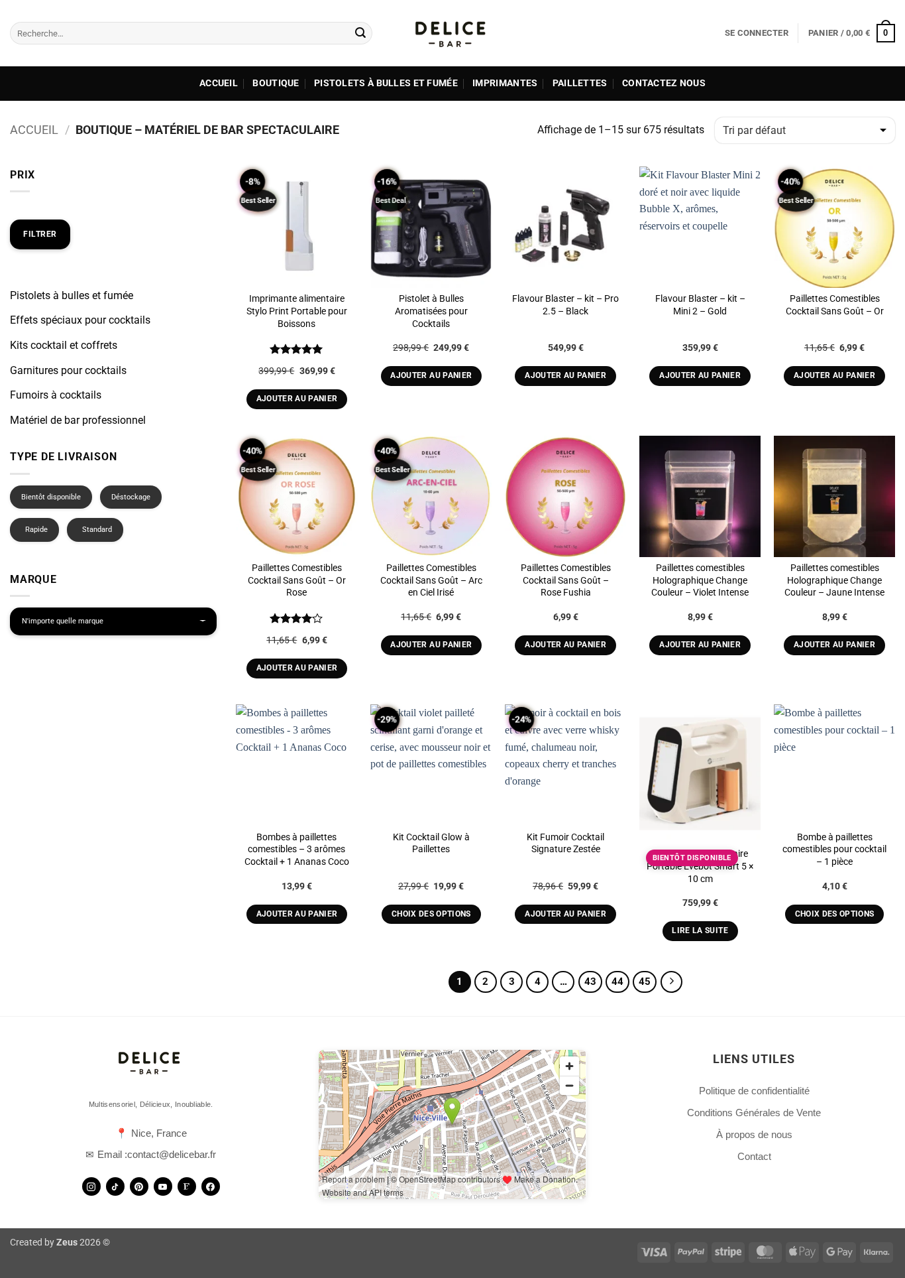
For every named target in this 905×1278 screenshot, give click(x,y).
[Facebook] (210, 1186)
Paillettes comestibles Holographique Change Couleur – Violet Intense (700, 580)
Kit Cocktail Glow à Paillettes (431, 844)
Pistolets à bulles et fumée (386, 83)
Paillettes (580, 83)
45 (645, 982)
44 (617, 982)
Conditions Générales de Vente (754, 1112)
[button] (756, 33)
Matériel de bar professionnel (78, 420)
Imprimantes (504, 83)
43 (590, 982)
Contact (754, 1156)
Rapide (36, 529)
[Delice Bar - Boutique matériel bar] (452, 33)
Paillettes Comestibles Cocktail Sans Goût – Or (835, 305)
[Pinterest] (139, 1186)
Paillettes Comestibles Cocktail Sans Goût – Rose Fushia (566, 580)
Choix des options (431, 914)
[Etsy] (187, 1186)
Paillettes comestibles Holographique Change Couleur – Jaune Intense (834, 580)
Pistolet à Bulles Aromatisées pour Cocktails (431, 311)
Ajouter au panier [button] (297, 398)
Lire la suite (700, 930)
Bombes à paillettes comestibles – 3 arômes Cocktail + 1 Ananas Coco (296, 849)
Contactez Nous (664, 83)
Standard (97, 529)
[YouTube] (163, 1186)
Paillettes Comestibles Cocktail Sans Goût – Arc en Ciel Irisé (431, 580)
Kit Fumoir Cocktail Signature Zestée (565, 844)
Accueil (218, 83)
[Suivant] (672, 982)
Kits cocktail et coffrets (63, 345)
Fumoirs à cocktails (55, 395)
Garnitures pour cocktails (68, 370)
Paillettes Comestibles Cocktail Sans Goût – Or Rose (297, 580)
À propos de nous (754, 1134)
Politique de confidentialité (754, 1090)
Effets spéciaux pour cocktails (80, 320)
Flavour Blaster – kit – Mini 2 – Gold (700, 305)
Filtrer (40, 234)
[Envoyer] (360, 33)
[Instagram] (91, 1186)
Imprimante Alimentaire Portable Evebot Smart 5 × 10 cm (700, 866)
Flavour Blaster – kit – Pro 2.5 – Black (565, 305)
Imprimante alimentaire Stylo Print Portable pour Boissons (296, 311)
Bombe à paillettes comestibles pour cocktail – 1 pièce (834, 849)
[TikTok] (115, 1186)
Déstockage (130, 497)
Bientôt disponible (51, 497)
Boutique (275, 83)
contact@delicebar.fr (171, 1154)
